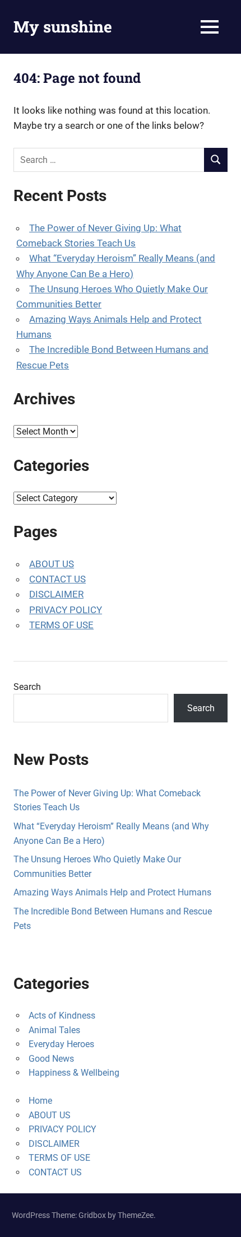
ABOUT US (51, 564)
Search (27, 686)
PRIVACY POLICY (65, 609)
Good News (51, 1058)
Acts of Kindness (62, 1015)
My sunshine (62, 26)
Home (40, 1100)
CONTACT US (57, 579)
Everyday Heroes (61, 1044)
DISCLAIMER (56, 594)
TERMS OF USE (61, 625)
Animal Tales (54, 1030)
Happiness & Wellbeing (74, 1072)
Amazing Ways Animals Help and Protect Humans (112, 892)
